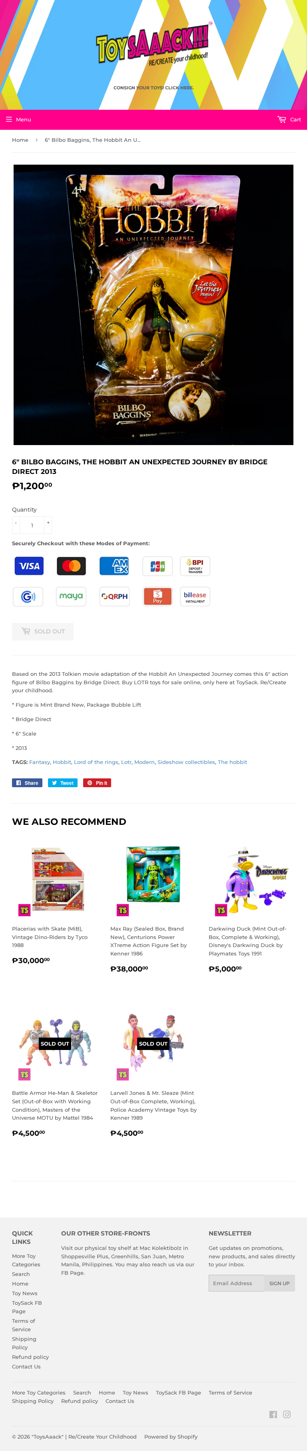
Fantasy (39, 762)
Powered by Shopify (170, 1436)
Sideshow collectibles (186, 762)
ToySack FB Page (178, 1392)
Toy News (25, 1293)
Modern (144, 762)
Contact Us (26, 1366)
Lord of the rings (96, 762)
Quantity (24, 509)
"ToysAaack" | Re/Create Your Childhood (84, 1436)
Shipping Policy (33, 1401)
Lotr (126, 762)
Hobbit (62, 762)
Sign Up (279, 1283)
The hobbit (232, 762)
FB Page (72, 1273)
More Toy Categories (39, 1392)
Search (21, 1274)
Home (20, 140)
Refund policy (30, 1357)
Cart (295, 119)
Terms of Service (230, 1392)
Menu (23, 119)
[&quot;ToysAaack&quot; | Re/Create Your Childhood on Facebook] (273, 1416)
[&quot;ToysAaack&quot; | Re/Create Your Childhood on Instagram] (287, 1416)
